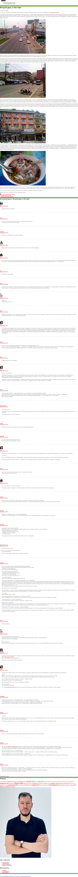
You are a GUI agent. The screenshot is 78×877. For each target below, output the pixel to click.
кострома (2, 524)
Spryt (1, 324)
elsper (1, 297)
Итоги (18, 783)
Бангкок (24, 781)
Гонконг (68, 781)
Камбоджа (25, 783)
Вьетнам (60, 781)
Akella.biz (2, 231)
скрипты (13, 786)
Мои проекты (61, 783)
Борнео (36, 781)
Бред (41, 781)
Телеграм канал (5, 862)
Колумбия (35, 783)
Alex (1, 217)
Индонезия (11, 783)
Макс (1, 310)
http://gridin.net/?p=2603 (9, 656)
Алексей (2, 510)
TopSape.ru (4, 870)
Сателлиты (28, 785)
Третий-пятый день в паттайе (7, 196)
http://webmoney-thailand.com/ (11, 687)
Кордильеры (41, 783)
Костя (1, 764)
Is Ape (1, 283)
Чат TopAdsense (5, 871)
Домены (72, 781)
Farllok (1, 244)
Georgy (10, 781)
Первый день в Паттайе (54, 12)
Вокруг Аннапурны (55, 781)
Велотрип (50, 781)
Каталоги (30, 783)
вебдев (8, 786)
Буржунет (46, 781)
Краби (45, 783)
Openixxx (2, 436)
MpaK (1, 482)
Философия (53, 785)
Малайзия (53, 783)
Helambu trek (15, 781)
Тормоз (1, 423)
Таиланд (13, 194)
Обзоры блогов (72, 783)
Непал (67, 783)
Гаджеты (64, 781)
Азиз (1, 356)
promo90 (2, 652)
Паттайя (2, 194)
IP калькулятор (5, 872)
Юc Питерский (3, 405)
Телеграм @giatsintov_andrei (9, 3)
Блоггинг (30, 781)
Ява (4, 786)
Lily (0, 270)
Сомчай (1, 562)
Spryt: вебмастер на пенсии (9, 2)
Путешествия (8, 194)
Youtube (4, 864)
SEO (20, 781)
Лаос (48, 783)
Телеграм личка (5, 863)
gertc (1, 256)
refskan (1, 496)
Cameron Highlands (3, 781)
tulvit (1, 205)
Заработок (4, 783)
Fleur (1, 620)
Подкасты (4, 865)
